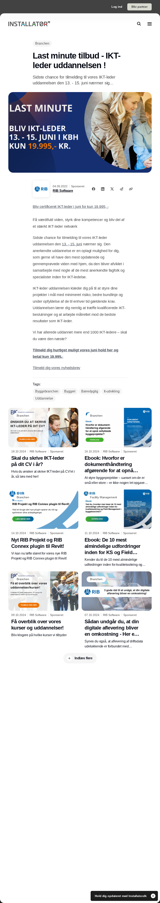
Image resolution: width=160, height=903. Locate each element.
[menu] (150, 24)
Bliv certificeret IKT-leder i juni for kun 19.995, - (71, 207)
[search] (139, 24)
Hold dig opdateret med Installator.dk (121, 896)
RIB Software (63, 190)
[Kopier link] (131, 188)
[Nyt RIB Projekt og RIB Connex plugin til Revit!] (43, 525)
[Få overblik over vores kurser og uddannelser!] (43, 604)
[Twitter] (112, 189)
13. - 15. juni (72, 244)
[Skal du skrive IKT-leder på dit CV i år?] (43, 443)
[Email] (121, 189)
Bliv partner (139, 6)
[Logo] (29, 23)
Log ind (116, 6)
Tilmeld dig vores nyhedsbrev (56, 368)
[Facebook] (93, 189)
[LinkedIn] (102, 189)
